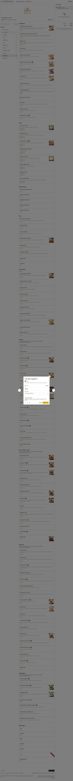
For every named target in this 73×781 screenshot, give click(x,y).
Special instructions (28, 397)
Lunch (27, 385)
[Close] (50, 377)
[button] (19, 391)
